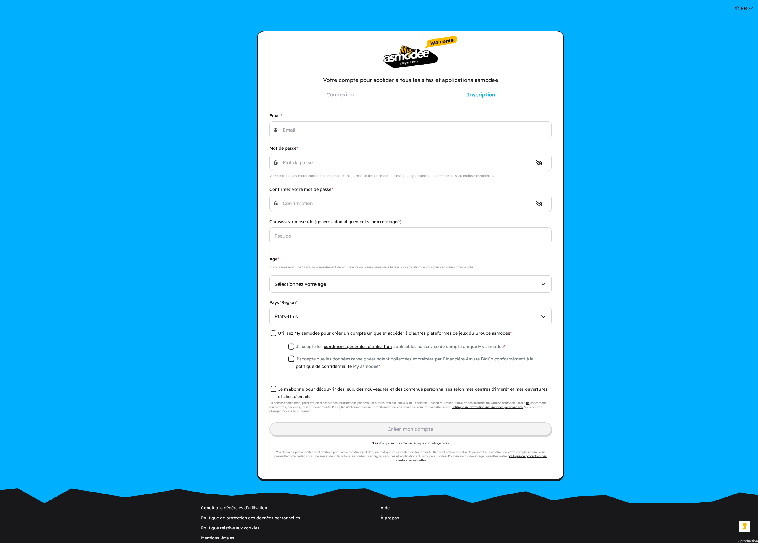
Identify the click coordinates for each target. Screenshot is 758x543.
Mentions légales (217, 538)
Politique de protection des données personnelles (487, 407)
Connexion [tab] (340, 94)
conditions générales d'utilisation (358, 346)
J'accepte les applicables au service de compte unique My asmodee (400, 346)
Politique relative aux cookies (230, 528)
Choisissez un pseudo (335, 221)
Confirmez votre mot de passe (300, 189)
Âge (273, 259)
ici (527, 403)
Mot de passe (282, 148)
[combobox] (410, 284)
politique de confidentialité (324, 366)
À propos (389, 518)
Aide (385, 507)
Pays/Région (282, 302)
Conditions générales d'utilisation (234, 507)
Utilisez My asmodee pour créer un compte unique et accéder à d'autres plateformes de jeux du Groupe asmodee (394, 333)
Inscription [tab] (481, 94)
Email (275, 115)
